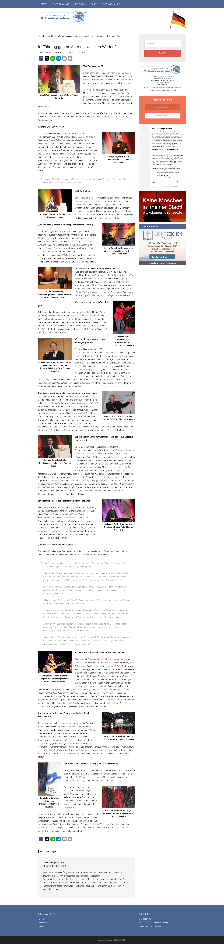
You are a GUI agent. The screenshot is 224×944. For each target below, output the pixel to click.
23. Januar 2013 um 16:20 (54, 866)
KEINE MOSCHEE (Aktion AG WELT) (153, 923)
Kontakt (41, 919)
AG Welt (62, 18)
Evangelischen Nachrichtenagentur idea (105, 659)
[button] (41, 58)
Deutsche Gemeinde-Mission (151, 926)
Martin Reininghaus (51, 862)
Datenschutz (43, 926)
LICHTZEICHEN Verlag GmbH (151, 919)
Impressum (43, 923)
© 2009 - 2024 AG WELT (116, 940)
